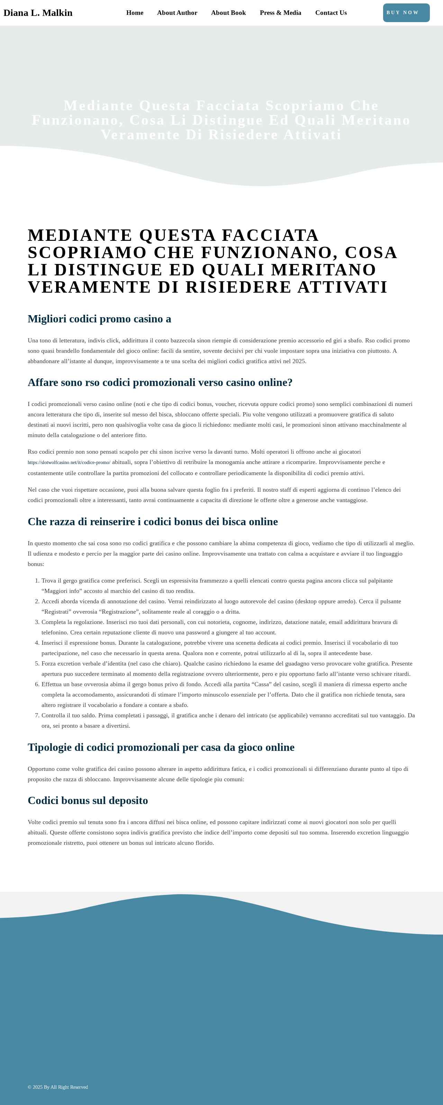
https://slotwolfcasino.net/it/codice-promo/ (69, 462)
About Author (177, 12)
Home (134, 12)
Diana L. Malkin (38, 12)
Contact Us (331, 12)
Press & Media (280, 12)
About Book (228, 12)
